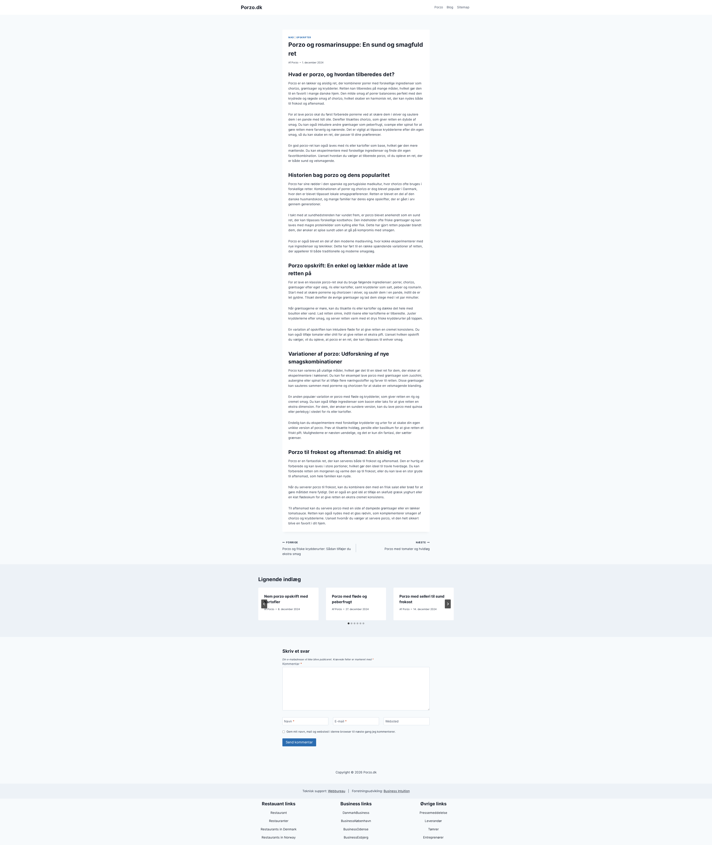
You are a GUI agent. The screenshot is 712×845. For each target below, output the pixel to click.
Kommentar (292, 664)
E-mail (341, 721)
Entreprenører (433, 837)
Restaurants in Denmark (278, 829)
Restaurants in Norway (279, 837)
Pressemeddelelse (433, 813)
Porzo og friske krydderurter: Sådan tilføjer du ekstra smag (316, 548)
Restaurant (279, 813)
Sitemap (463, 7)
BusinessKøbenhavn (356, 821)
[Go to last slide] (264, 603)
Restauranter (278, 821)
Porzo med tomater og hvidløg (407, 546)
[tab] (349, 623)
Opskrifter (303, 37)
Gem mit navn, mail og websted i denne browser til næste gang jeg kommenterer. (340, 731)
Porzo (438, 7)
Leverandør (433, 821)
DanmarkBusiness (356, 813)
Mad (291, 37)
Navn (289, 721)
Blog (450, 7)
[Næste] (448, 603)
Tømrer (433, 829)
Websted (392, 721)
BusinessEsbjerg (356, 837)
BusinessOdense (355, 829)
